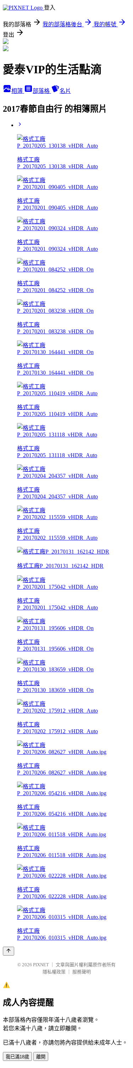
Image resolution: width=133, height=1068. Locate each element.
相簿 (17, 91)
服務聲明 (81, 971)
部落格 (42, 91)
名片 (65, 91)
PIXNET (41, 964)
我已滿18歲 (17, 1056)
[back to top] (8, 951)
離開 (40, 1056)
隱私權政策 (54, 971)
